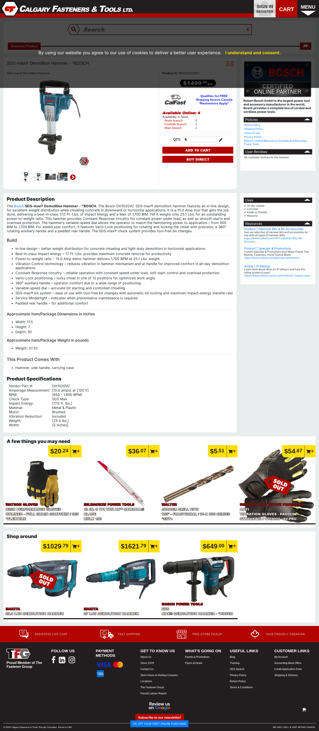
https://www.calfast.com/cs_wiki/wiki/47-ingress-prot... (277, 275)
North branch (173, 120)
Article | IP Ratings (257, 266)
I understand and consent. (253, 52)
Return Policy (252, 125)
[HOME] (67, 8)
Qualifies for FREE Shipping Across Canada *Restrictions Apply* (214, 99)
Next (73, 177)
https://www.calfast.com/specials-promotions (271, 257)
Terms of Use (252, 133)
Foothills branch (175, 124)
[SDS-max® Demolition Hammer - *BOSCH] (26, 177)
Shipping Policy (253, 128)
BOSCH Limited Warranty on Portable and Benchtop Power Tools (275, 142)
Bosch (19, 206)
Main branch (173, 128)
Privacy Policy (253, 136)
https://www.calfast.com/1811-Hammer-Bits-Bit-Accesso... (273, 240)
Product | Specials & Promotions (267, 248)
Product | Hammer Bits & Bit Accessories (274, 229)
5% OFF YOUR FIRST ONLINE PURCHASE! (159, 723)
